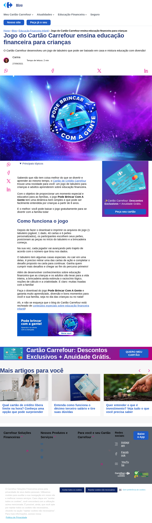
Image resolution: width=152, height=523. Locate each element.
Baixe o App (141, 435)
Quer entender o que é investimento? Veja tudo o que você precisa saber (127, 408)
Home (7, 31)
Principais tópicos (32, 163)
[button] (132, 489)
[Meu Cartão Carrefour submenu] (32, 14)
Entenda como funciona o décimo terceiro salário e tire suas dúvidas (74, 408)
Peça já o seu (38, 22)
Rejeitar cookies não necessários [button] (101, 490)
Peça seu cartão (125, 211)
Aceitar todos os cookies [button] (72, 490)
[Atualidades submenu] (53, 14)
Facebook (125, 454)
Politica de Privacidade (16, 517)
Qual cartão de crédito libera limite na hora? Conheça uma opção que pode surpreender (23, 408)
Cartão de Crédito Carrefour (69, 180)
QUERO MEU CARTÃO (134, 353)
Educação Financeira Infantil (34, 31)
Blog (14, 31)
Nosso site (14, 22)
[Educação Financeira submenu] (86, 14)
